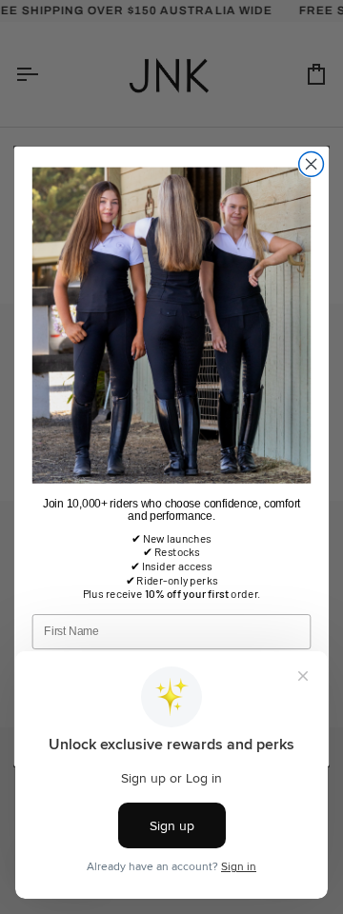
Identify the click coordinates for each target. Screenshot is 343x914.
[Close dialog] (311, 164)
